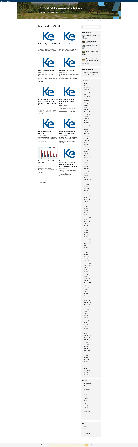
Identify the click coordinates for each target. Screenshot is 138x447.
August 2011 (86, 354)
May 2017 (86, 252)
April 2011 (86, 357)
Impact (85, 396)
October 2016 (87, 265)
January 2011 (87, 363)
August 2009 (87, 370)
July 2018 (86, 227)
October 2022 (87, 133)
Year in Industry (87, 416)
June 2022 (86, 140)
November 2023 (87, 111)
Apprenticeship (87, 383)
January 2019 (87, 216)
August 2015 (86, 287)
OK (86, 445)
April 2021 (86, 166)
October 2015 (87, 284)
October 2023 (87, 113)
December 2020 (87, 173)
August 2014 (86, 309)
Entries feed (86, 430)
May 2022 (86, 142)
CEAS (85, 385)
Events (85, 393)
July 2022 (86, 139)
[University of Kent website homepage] (5, 1)
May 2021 (86, 164)
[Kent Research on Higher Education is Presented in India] (69, 95)
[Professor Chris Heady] (69, 39)
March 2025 (86, 85)
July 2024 (86, 98)
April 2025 (86, 83)
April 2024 (86, 102)
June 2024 (86, 100)
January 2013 (87, 333)
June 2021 (86, 162)
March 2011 (86, 359)
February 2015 (87, 298)
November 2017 (87, 241)
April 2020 (86, 188)
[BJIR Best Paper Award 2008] (48, 39)
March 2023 (86, 124)
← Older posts (42, 182)
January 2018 (87, 238)
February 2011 (87, 361)
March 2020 (86, 190)
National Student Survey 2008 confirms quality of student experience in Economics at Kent (48, 102)
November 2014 (87, 304)
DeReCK (85, 387)
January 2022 (87, 150)
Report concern (94, 444)
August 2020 (87, 181)
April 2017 (86, 254)
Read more (40, 52)
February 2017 (87, 258)
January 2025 (87, 89)
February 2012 (87, 346)
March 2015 (86, 297)
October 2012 (87, 337)
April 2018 (86, 232)
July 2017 (86, 249)
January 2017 (87, 260)
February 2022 (87, 148)
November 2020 (87, 175)
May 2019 (86, 208)
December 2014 (87, 302)
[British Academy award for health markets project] (69, 126)
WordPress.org (87, 433)
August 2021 (86, 159)
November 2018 (87, 219)
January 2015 (87, 300)
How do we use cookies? (76, 445)
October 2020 (87, 177)
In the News (86, 398)
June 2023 (86, 118)
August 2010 (86, 365)
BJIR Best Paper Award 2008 (47, 44)
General (85, 394)
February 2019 (87, 214)
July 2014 (86, 311)
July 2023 (86, 116)
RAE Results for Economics (67, 70)
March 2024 (86, 104)
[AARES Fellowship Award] (48, 65)
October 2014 (87, 306)
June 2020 (86, 184)
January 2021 (87, 172)
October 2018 (87, 221)
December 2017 (87, 240)
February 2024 (87, 105)
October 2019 (87, 199)
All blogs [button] (135, 1)
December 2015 (87, 280)
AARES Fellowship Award (46, 70)
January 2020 (87, 194)
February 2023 (87, 126)
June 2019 (86, 207)
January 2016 (87, 278)
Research (86, 405)
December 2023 (87, 109)
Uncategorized (87, 411)
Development (87, 389)
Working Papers (87, 415)
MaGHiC (85, 400)
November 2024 (87, 93)
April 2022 (86, 144)
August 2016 (86, 269)
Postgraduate (87, 404)
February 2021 (87, 170)
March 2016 (86, 275)
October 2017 (87, 243)
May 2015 (86, 293)
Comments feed (87, 431)
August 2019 (86, 203)
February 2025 (87, 87)
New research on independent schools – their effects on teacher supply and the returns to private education (68, 163)
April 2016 (86, 273)
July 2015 (86, 289)
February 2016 (87, 276)
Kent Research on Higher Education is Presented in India (67, 101)
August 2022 (87, 137)
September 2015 (87, 286)
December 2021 (87, 151)
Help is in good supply (91, 41)
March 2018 (86, 234)
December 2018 (87, 218)
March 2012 (86, 344)
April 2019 (86, 210)
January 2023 (87, 127)
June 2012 (86, 341)
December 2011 (87, 348)
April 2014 (86, 315)
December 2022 (87, 129)
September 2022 (87, 135)
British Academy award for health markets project (67, 132)
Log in (85, 428)
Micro (85, 402)
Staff (85, 409)
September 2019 (87, 201)
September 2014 (87, 308)
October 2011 (87, 350)
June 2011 (86, 355)
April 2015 (86, 295)
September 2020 (87, 179)
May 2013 (86, 328)
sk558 (40, 46)
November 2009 (87, 368)
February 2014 (87, 319)
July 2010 (86, 367)
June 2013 (86, 326)
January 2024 (87, 107)
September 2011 (87, 352)
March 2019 (86, 212)
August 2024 (87, 96)
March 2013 (86, 330)
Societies (86, 407)
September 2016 (87, 267)
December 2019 (87, 195)
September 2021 (87, 157)
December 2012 (87, 335)
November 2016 (87, 264)
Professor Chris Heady (66, 44)
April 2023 (86, 122)
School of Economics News (59, 8)
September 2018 (87, 223)
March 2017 (86, 256)
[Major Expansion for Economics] (48, 126)
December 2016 (87, 262)
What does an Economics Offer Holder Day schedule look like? (90, 60)
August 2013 (86, 324)
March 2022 (86, 146)
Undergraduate (87, 413)
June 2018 (86, 229)
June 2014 (86, 313)
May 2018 (86, 230)
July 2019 (86, 205)
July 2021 (86, 161)
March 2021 (86, 168)
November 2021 (87, 153)
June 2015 (86, 291)
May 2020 (86, 186)
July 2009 (86, 372)
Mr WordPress (87, 72)
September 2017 (87, 245)
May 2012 (86, 343)
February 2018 (87, 236)
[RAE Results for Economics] (69, 65)
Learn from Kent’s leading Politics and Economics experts (90, 53)
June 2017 (86, 251)
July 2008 (86, 374)
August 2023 (87, 115)
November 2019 (87, 197)
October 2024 (87, 94)
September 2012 (87, 339)
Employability (87, 391)
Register (85, 426)
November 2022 (87, 131)
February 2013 (87, 332)
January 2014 (87, 321)
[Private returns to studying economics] (48, 154)
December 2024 (87, 91)
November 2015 (87, 282)
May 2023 (86, 120)
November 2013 (87, 322)
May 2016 (86, 271)
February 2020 (87, 192)
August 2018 (86, 225)
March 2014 (86, 317)
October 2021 (87, 155)
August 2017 (86, 247)
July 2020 (86, 183)
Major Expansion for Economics (44, 132)
